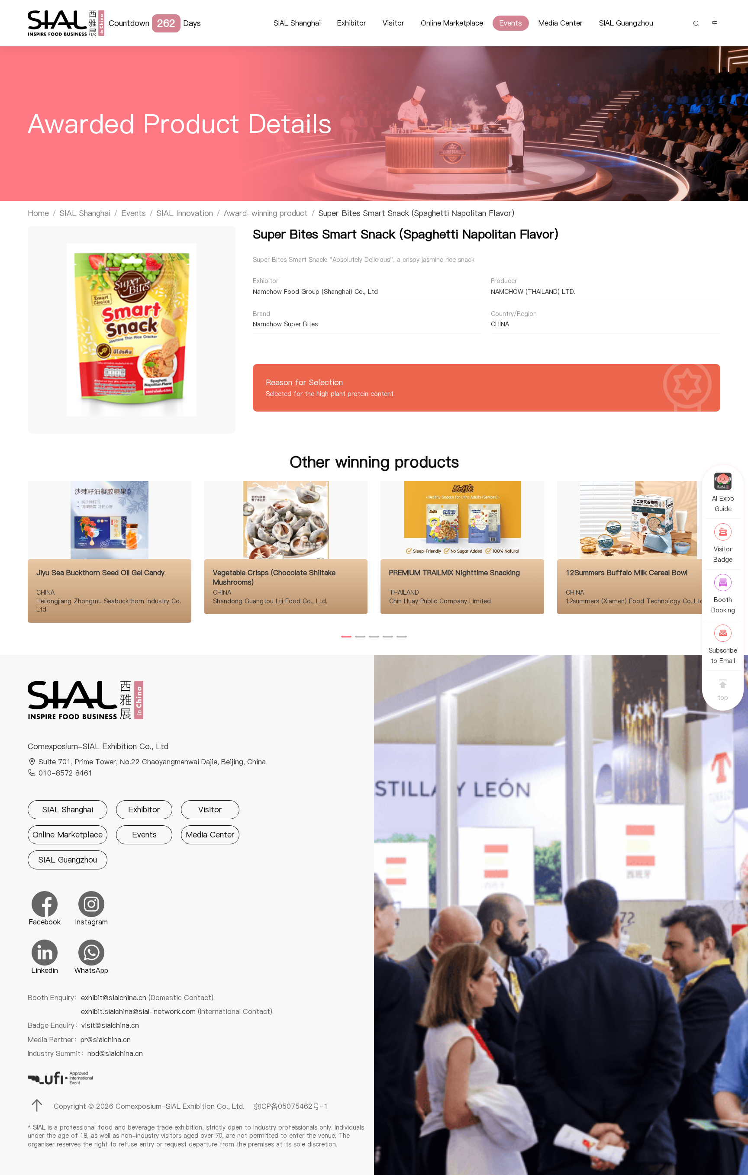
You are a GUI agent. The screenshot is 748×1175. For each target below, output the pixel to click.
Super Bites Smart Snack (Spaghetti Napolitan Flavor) (416, 213)
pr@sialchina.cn (106, 1039)
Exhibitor (351, 23)
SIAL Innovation (185, 213)
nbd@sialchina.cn (115, 1053)
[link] (38, 213)
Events (511, 23)
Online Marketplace (452, 23)
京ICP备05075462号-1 (290, 1106)
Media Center (560, 23)
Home (38, 213)
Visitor (393, 23)
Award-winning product (266, 213)
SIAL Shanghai (297, 23)
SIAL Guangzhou (626, 23)
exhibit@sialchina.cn (147, 997)
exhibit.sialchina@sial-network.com (176, 1011)
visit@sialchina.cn (110, 1025)
